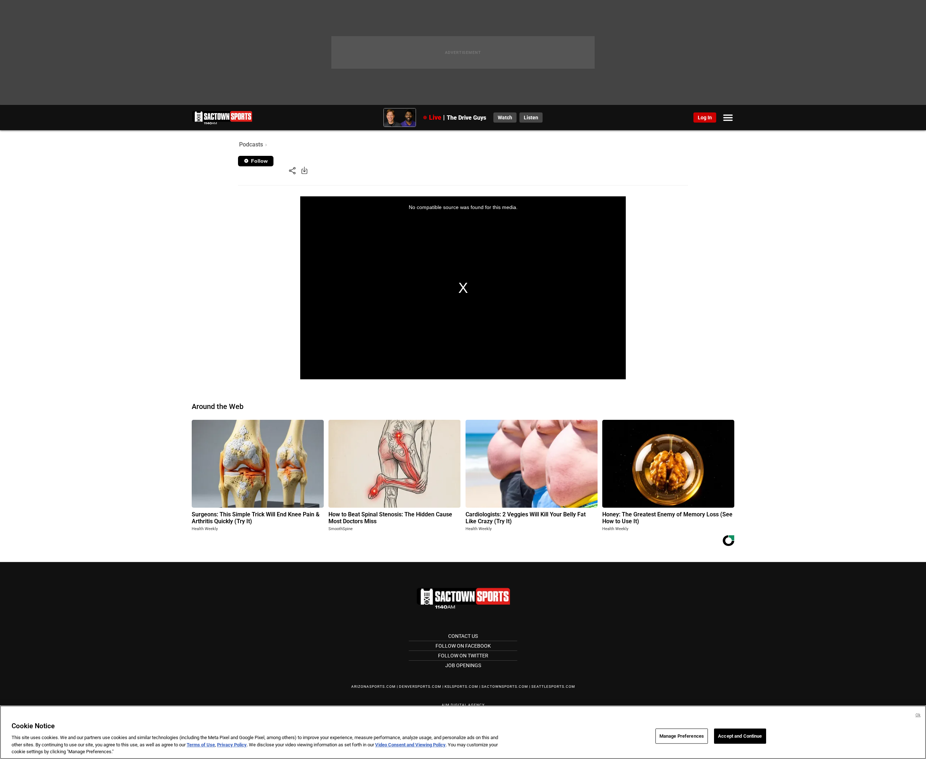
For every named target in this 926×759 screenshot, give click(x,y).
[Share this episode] (292, 170)
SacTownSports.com (504, 686)
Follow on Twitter (463, 655)
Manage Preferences (681, 736)
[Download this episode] (304, 170)
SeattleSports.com (553, 686)
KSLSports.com (461, 686)
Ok (918, 715)
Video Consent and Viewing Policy (410, 744)
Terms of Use (201, 744)
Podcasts (251, 144)
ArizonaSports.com (373, 686)
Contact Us (463, 636)
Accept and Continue (740, 736)
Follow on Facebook (463, 646)
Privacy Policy (232, 744)
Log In (705, 117)
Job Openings (463, 665)
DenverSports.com (420, 686)
